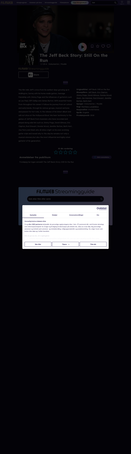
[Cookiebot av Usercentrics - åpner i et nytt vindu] (98, 208)
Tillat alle (93, 244)
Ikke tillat (38, 244)
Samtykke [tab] (33, 215)
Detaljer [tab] (54, 215)
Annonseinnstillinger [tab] (76, 215)
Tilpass (64, 244)
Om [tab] (98, 215)
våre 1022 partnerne (35, 224)
